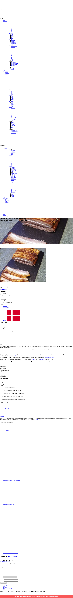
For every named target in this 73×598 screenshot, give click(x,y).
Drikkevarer (11, 33)
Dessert (12, 69)
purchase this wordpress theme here (52, 596)
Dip (11, 32)
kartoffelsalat (42, 359)
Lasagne (12, 56)
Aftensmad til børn (6, 424)
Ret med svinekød (6, 430)
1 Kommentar (5, 404)
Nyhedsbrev (7, 73)
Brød (12, 25)
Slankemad (13, 40)
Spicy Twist (7, 408)
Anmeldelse (5, 405)
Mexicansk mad (13, 51)
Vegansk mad (13, 42)
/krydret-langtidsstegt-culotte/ (49, 357)
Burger (12, 54)
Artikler (4, 70)
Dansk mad (13, 47)
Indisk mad (13, 118)
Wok (12, 44)
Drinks (12, 34)
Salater (12, 29)
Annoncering (7, 142)
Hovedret (12, 68)
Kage (12, 26)
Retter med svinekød (14, 64)
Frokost (12, 91)
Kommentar (2, 575)
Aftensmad (13, 92)
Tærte (12, 60)
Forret (12, 67)
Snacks (12, 31)
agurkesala (33, 359)
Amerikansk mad (14, 46)
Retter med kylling (14, 62)
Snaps (12, 38)
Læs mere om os (38, 419)
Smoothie (12, 36)
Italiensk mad (13, 117)
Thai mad (12, 52)
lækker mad (16, 355)
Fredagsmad (5, 425)
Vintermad (4, 431)
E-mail (1, 578)
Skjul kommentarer (13, 556)
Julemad (4, 427)
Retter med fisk (13, 65)
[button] (3, 18)
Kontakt (4, 586)
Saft (11, 37)
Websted (1, 580)
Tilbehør (10, 27)
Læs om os (6, 72)
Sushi (12, 59)
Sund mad (10, 39)
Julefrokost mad (5, 426)
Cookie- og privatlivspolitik (7, 588)
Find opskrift (5, 21)
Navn (1, 576)
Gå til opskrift (3, 289)
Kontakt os (6, 74)
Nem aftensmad (5, 429)
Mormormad (5, 428)
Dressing (12, 30)
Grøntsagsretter (13, 43)
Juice (12, 35)
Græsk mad (13, 116)
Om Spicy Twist (5, 71)
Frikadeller (13, 55)
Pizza (12, 58)
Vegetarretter (13, 41)
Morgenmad (13, 90)
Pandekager (13, 57)
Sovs (12, 28)
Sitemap (4, 589)
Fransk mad (13, 48)
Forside (4, 20)
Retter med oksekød (14, 63)
